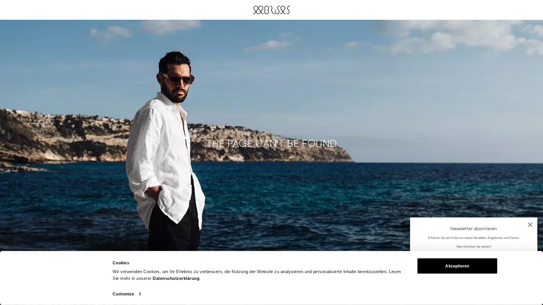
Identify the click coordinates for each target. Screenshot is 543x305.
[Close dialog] (530, 225)
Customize (123, 293)
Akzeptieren (457, 265)
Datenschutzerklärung (176, 278)
